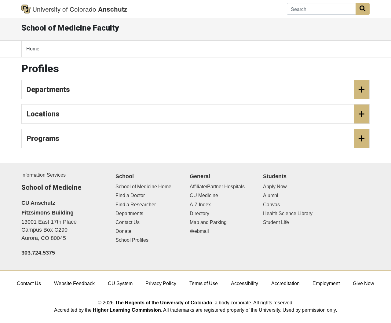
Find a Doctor (130, 195)
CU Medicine (204, 195)
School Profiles (131, 240)
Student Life (276, 222)
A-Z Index (200, 204)
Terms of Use (203, 283)
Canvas (271, 204)
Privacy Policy (160, 283)
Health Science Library (287, 213)
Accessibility (244, 283)
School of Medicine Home (143, 186)
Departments (48, 89)
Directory (199, 213)
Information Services (43, 175)
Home (32, 48)
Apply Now (275, 186)
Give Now (363, 283)
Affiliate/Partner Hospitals (217, 186)
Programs (43, 138)
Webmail (199, 231)
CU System (120, 283)
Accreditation (285, 283)
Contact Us (127, 222)
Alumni (270, 195)
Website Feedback (74, 283)
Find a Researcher (135, 204)
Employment (326, 283)
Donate (123, 231)
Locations (43, 114)
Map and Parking (208, 222)
